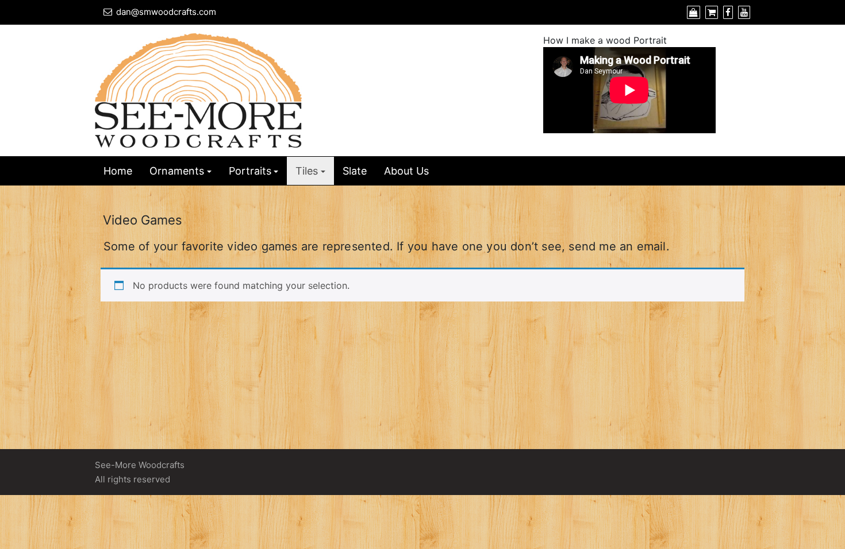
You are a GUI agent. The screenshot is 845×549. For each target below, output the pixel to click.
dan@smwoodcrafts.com (166, 11)
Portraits (250, 171)
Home (117, 171)
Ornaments (176, 171)
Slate (355, 171)
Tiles (306, 171)
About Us (406, 171)
